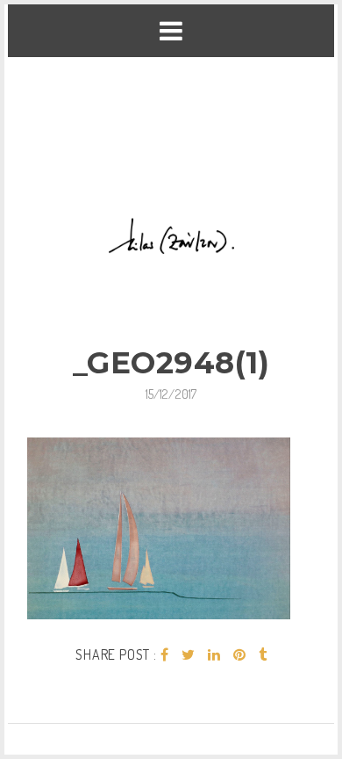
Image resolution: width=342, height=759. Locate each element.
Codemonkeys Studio (171, 716)
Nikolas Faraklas (160, 686)
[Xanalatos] (171, 122)
